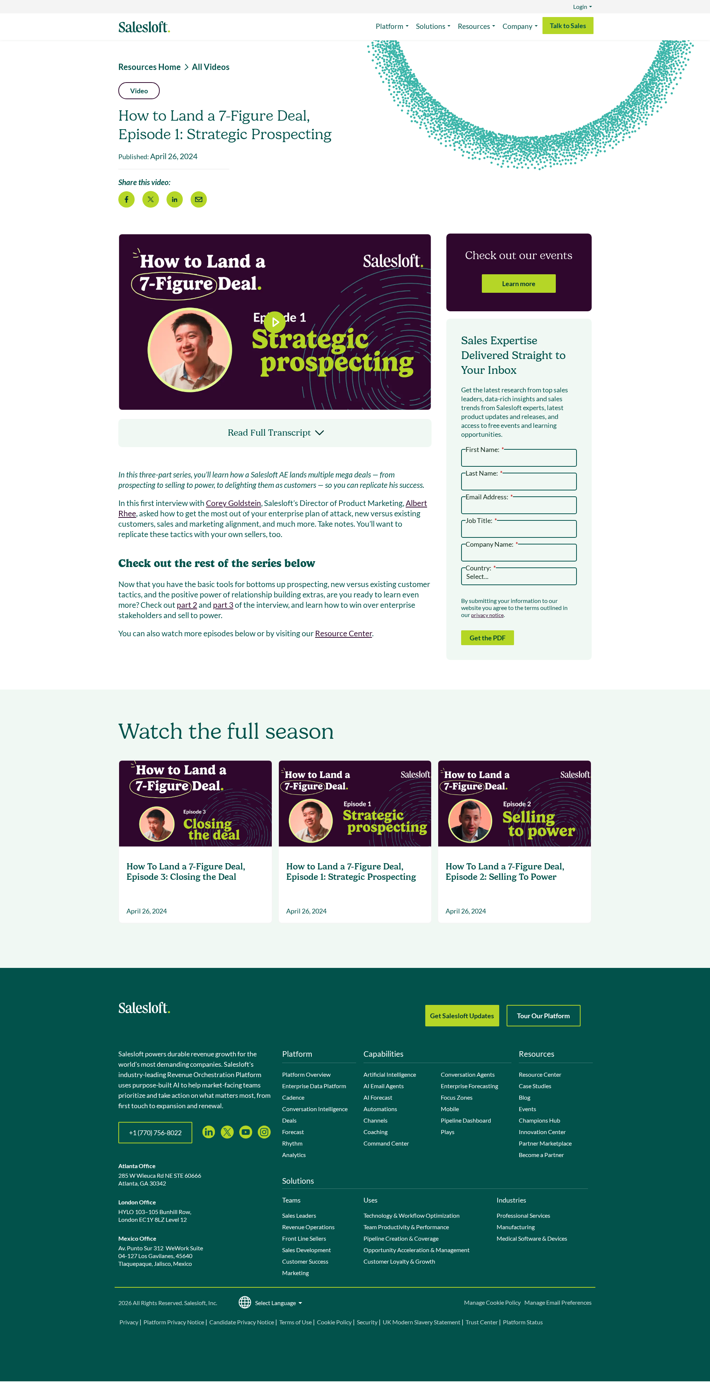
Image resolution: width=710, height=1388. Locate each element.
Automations (380, 1108)
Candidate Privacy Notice (241, 1321)
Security (367, 1321)
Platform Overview (306, 1074)
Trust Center (482, 1321)
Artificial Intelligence (390, 1074)
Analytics (294, 1154)
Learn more (518, 283)
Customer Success (305, 1261)
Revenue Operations (308, 1226)
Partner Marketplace (545, 1143)
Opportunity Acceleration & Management (417, 1249)
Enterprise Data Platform (314, 1085)
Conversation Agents (468, 1074)
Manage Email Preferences (558, 1302)
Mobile (450, 1108)
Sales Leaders (299, 1215)
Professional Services (523, 1215)
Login (580, 6)
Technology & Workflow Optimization (412, 1215)
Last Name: (484, 472)
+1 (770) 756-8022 (155, 1133)
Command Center (386, 1143)
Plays (447, 1131)
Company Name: (492, 543)
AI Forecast (378, 1097)
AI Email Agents (384, 1085)
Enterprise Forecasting (469, 1085)
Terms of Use (295, 1321)
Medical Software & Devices (532, 1238)
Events (527, 1108)
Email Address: (489, 496)
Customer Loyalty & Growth (399, 1261)
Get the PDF (488, 638)
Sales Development (306, 1249)
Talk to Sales (568, 25)
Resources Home (149, 67)
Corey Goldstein (233, 502)
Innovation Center (542, 1131)
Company (517, 26)
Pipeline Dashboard (466, 1120)
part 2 (187, 604)
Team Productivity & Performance (406, 1226)
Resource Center (343, 633)
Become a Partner (541, 1154)
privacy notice (487, 615)
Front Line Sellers (304, 1238)
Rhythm (292, 1143)
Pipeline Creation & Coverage (401, 1238)
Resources (474, 26)
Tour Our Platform (543, 1016)
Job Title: (481, 519)
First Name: (485, 448)
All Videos (211, 67)
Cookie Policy (334, 1321)
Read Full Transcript (269, 433)
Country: (481, 567)
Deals (289, 1120)
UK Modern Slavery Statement (421, 1321)
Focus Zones (457, 1097)
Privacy (129, 1321)
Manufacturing (516, 1226)
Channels (376, 1120)
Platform (389, 26)
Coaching (376, 1131)
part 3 (223, 604)
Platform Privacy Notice (173, 1321)
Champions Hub (539, 1120)
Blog (524, 1097)
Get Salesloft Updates (462, 1016)
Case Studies (535, 1085)
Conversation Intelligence (315, 1108)
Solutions (430, 26)
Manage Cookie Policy (492, 1302)
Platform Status (523, 1321)
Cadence (293, 1097)
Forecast (293, 1131)
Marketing (295, 1272)
